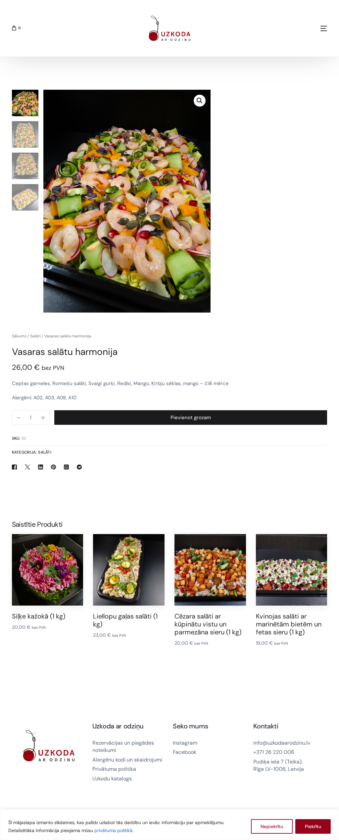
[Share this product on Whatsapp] (67, 467)
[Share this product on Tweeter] (28, 467)
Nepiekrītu (272, 826)
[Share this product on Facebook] (17, 467)
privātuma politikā (113, 830)
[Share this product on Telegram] (79, 467)
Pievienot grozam (190, 417)
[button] (200, 101)
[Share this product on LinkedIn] (41, 467)
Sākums (19, 336)
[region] (169, 824)
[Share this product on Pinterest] (54, 467)
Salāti (35, 336)
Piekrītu (313, 826)
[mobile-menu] (300, 28)
